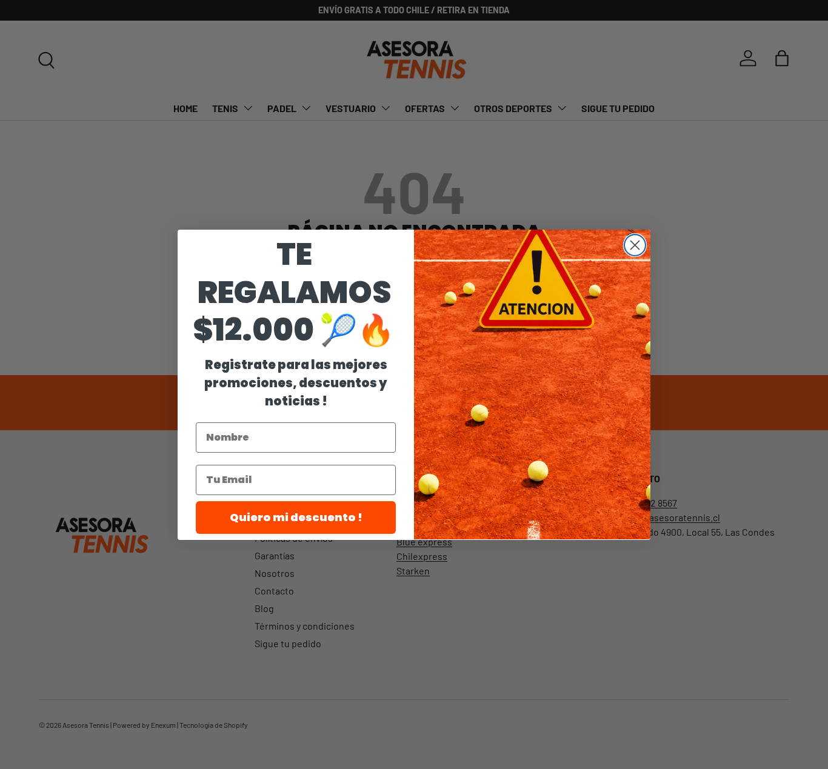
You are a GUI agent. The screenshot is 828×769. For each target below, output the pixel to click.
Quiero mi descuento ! (296, 516)
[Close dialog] (635, 245)
